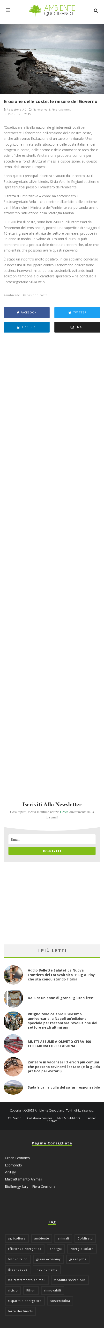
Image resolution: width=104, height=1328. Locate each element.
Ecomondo (13, 1165)
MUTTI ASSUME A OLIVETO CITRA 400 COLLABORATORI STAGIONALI (59, 1043)
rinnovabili (52, 1290)
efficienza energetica (24, 1249)
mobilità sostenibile (70, 1280)
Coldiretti (85, 1238)
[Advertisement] (52, 560)
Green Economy (17, 1158)
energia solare (82, 1249)
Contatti (52, 1121)
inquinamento (47, 1270)
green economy (48, 1259)
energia (56, 1249)
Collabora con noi (39, 1118)
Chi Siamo (15, 1118)
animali (63, 1238)
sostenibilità (60, 1301)
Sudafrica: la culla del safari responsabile (64, 1087)
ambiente (13, 295)
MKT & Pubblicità (68, 1118)
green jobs (77, 1259)
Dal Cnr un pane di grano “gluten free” (61, 997)
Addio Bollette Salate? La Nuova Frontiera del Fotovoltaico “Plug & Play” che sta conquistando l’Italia (62, 974)
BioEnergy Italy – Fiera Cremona (30, 1186)
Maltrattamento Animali (23, 1179)
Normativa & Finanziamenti (52, 109)
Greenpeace (17, 1270)
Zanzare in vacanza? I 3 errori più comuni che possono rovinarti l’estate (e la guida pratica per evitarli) (64, 1066)
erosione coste (36, 295)
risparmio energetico (25, 1301)
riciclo (13, 1290)
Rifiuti (31, 1290)
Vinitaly (10, 1172)
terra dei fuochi (20, 1311)
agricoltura (17, 1238)
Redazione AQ (16, 109)
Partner (91, 1118)
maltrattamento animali (26, 1280)
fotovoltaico (18, 1259)
